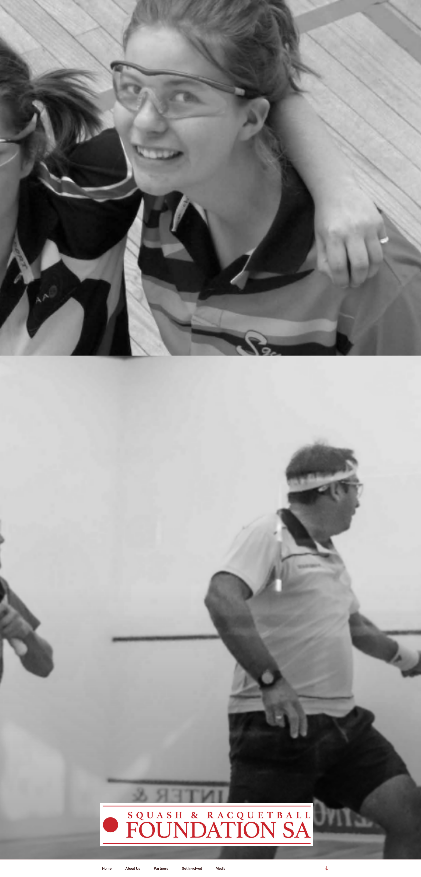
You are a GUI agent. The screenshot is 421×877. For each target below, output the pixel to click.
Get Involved (192, 868)
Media (219, 868)
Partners (161, 868)
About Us (132, 868)
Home (107, 868)
